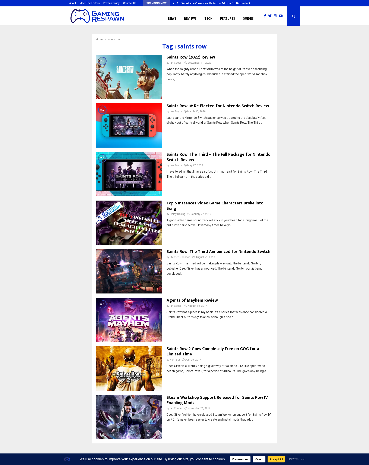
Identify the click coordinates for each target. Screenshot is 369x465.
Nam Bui (175, 359)
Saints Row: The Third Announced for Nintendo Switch (218, 251)
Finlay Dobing (177, 214)
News (172, 18)
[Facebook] (266, 16)
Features (227, 18)
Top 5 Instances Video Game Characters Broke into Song (215, 205)
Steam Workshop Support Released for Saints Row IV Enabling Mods (217, 400)
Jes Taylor (176, 111)
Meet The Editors (90, 3)
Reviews (190, 18)
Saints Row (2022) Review (191, 57)
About (72, 3)
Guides (248, 18)
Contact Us (129, 3)
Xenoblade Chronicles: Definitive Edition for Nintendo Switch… (220, 3)
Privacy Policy (111, 3)
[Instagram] (276, 16)
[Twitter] (271, 16)
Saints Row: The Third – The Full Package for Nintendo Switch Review (218, 157)
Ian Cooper (176, 62)
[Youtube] (282, 16)
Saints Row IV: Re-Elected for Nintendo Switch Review (218, 106)
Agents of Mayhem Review (192, 300)
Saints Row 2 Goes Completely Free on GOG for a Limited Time (213, 351)
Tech (208, 18)
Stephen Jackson (180, 257)
